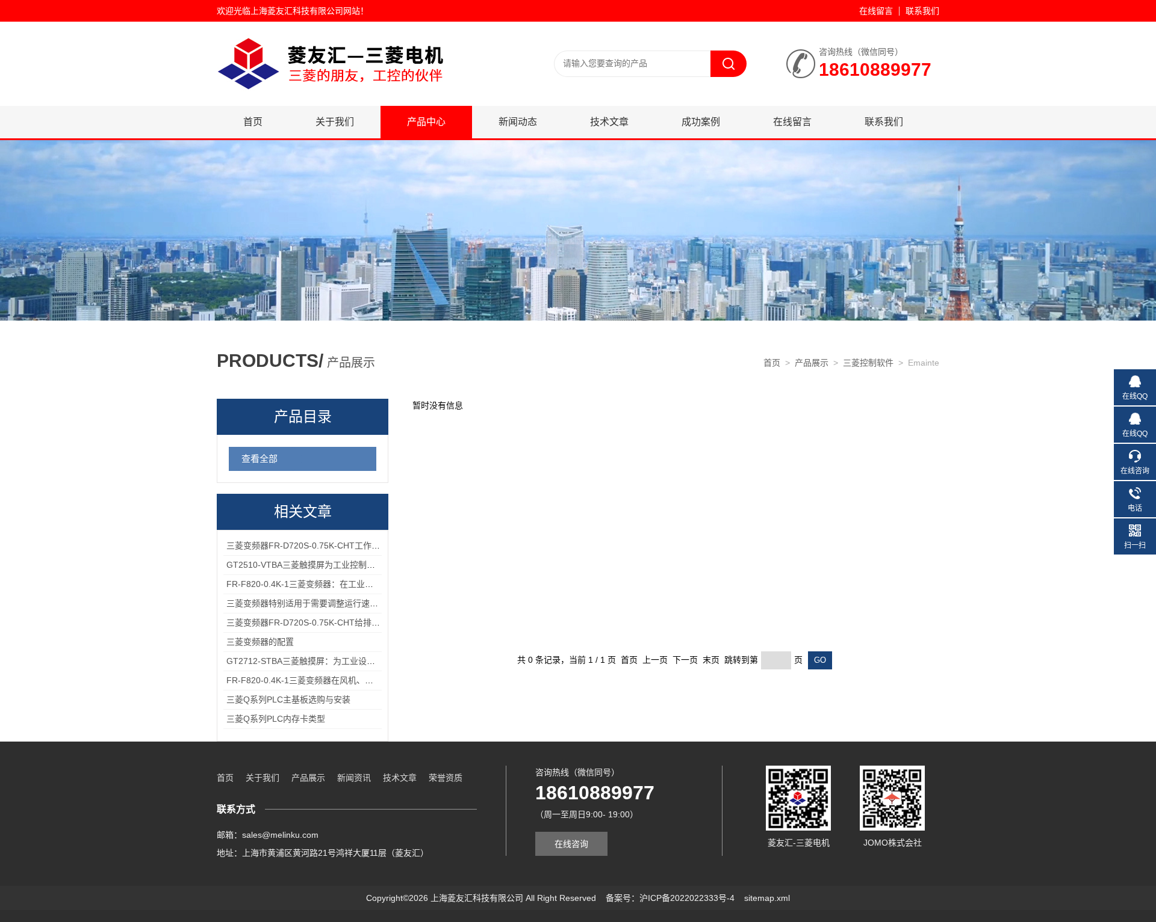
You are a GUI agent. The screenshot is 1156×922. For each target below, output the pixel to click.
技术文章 (609, 122)
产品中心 (426, 122)
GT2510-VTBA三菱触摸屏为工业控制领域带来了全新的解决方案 (347, 565)
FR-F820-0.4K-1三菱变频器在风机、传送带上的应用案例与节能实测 (354, 680)
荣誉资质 (445, 777)
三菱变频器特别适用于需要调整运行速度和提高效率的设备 (336, 603)
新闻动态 (518, 122)
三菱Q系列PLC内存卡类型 (275, 719)
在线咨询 (571, 844)
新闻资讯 (354, 777)
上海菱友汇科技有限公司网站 (305, 11)
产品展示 (811, 362)
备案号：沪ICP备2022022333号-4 (670, 898)
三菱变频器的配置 (260, 642)
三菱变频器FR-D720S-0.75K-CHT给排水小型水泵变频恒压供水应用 (353, 622)
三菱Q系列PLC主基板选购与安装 (288, 699)
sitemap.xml (767, 898)
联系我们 (922, 11)
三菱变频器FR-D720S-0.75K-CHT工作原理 (307, 545)
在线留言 (876, 11)
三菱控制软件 (868, 362)
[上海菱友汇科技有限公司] (361, 63)
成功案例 (701, 122)
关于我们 (334, 122)
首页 (253, 122)
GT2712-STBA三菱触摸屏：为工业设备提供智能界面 (326, 661)
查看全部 (259, 458)
